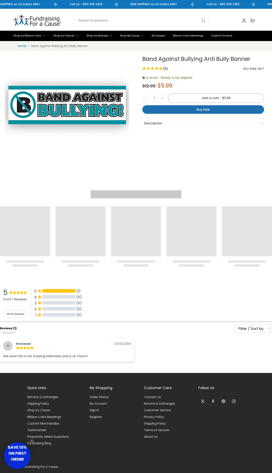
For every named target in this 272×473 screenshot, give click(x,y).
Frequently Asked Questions (48, 437)
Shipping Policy (38, 403)
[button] (155, 69)
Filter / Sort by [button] (251, 328)
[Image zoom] (67, 105)
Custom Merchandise (43, 423)
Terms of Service (156, 430)
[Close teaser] (32, 441)
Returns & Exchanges (42, 397)
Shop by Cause (38, 410)
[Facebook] (213, 401)
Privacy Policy (154, 417)
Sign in (94, 410)
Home (22, 46)
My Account (98, 403)
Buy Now (203, 109)
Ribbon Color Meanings (44, 417)
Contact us (152, 397)
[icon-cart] (252, 21)
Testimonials (36, 430)
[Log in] (243, 21)
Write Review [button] (15, 314)
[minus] (147, 98)
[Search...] (203, 20)
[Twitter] (202, 401)
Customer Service (157, 410)
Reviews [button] (8, 328)
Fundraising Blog (39, 443)
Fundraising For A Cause (40, 467)
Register (96, 417)
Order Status (99, 397)
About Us (151, 437)
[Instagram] (233, 401)
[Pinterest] (223, 401)
